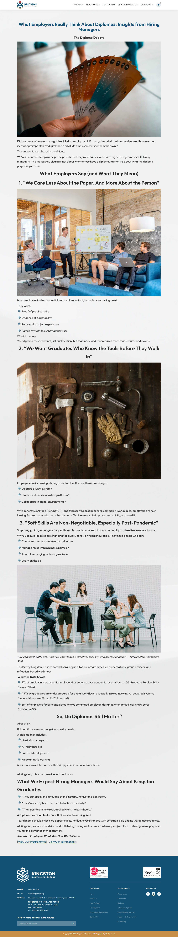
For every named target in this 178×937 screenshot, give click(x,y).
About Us (77, 5)
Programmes (92, 5)
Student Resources (127, 5)
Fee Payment (95, 908)
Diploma (121, 903)
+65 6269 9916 (33, 889)
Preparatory (122, 894)
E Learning (122, 922)
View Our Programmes (32, 841)
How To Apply (109, 5)
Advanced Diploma (125, 908)
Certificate (122, 898)
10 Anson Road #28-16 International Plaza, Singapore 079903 (51, 898)
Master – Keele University (127, 917)
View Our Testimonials (62, 841)
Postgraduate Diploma (126, 912)
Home (92, 894)
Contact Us (146, 5)
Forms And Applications (99, 912)
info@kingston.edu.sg (36, 894)
